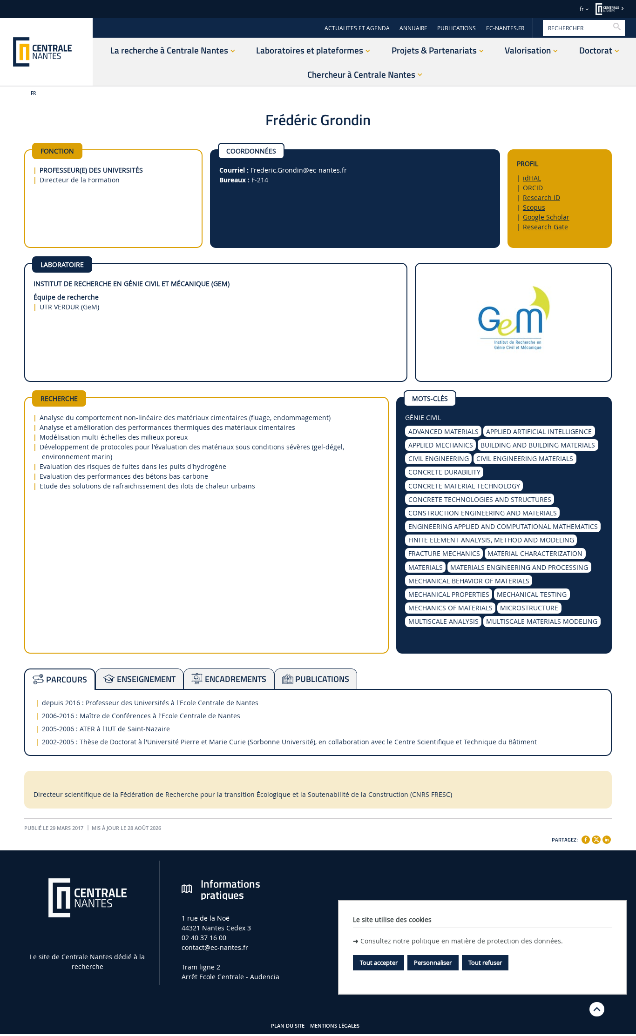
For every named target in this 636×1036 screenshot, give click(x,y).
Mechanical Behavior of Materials (468, 580)
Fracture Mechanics (444, 553)
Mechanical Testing (532, 594)
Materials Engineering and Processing (519, 567)
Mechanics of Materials (450, 607)
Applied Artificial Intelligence (539, 431)
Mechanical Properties (448, 594)
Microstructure (529, 607)
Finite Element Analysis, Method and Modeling (491, 539)
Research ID (541, 197)
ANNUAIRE (413, 28)
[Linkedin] (606, 839)
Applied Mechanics (440, 445)
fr (582, 9)
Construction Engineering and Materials (482, 512)
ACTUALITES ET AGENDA (357, 28)
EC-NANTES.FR (505, 28)
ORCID (533, 187)
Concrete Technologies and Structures (479, 499)
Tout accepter (379, 962)
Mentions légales (334, 1026)
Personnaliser (433, 962)
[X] (596, 838)
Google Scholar (546, 217)
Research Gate (545, 226)
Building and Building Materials (537, 445)
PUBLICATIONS (456, 28)
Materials (425, 567)
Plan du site (287, 1026)
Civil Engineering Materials (524, 458)
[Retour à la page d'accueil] (46, 52)
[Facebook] (586, 839)
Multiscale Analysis (443, 621)
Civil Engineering (438, 458)
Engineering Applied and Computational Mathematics (503, 526)
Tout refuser (485, 962)
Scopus (534, 207)
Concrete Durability (444, 472)
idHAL (532, 178)
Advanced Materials (443, 431)
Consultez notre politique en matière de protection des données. (461, 940)
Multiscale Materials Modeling (541, 621)
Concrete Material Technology (464, 485)
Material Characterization (534, 553)
